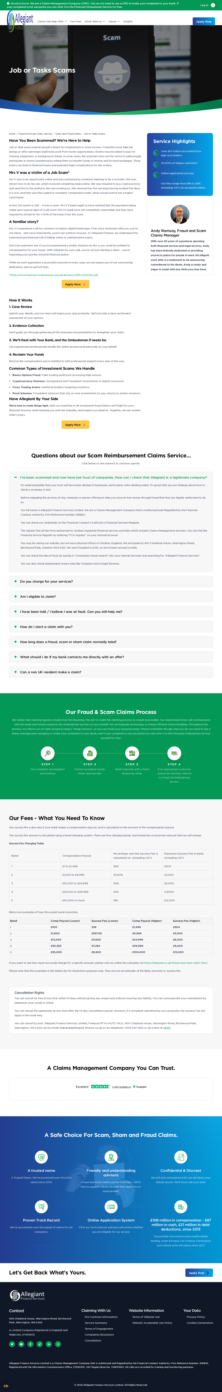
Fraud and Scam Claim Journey (35, 133)
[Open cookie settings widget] (6, 1386)
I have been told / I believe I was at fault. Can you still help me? (71, 612)
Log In (204, 5)
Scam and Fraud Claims (68, 133)
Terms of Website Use (146, 1316)
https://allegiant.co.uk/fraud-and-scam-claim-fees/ (176, 962)
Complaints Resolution (99, 1334)
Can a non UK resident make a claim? (50, 672)
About (113, 21)
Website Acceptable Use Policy (152, 1322)
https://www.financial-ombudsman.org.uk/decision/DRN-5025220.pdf (54, 274)
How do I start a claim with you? (46, 627)
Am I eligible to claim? (38, 596)
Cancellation (93, 1340)
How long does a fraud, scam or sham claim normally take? (68, 642)
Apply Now (204, 21)
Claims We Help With (50, 21)
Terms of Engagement (99, 1328)
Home (12, 133)
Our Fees (75, 21)
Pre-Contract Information (101, 1316)
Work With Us (93, 21)
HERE (166, 1027)
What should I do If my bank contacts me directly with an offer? (72, 657)
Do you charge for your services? (46, 581)
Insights (128, 21)
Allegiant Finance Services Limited (103, 1384)
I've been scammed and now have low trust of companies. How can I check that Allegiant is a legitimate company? (113, 477)
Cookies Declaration (200, 1322)
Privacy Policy (196, 1316)
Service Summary (96, 1322)
